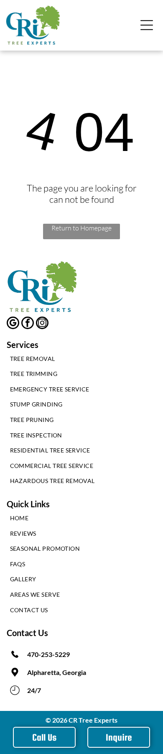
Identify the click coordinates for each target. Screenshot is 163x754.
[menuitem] (81, 360)
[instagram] (42, 324)
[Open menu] (146, 25)
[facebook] (27, 324)
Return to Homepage (81, 228)
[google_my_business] (13, 324)
